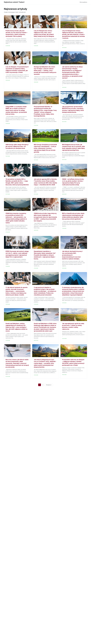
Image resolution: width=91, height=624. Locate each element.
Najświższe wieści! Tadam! (14, 2)
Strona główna (83, 2)
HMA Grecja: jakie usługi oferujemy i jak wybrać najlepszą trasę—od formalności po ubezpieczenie (17, 146)
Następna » (49, 384)
